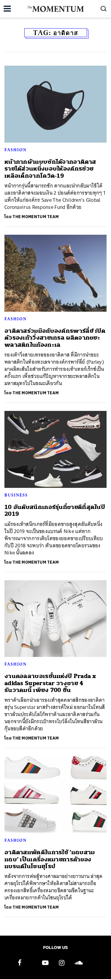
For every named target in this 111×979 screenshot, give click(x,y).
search (103, 8)
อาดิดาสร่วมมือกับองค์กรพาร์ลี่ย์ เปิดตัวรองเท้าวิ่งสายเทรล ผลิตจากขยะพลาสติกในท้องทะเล (54, 338)
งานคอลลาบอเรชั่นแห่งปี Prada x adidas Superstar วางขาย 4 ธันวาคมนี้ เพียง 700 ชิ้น (50, 683)
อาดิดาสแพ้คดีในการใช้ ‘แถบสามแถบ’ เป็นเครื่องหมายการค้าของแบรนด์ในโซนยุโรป (49, 859)
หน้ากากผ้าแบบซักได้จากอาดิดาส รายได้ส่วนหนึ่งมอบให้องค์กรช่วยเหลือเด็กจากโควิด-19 (50, 168)
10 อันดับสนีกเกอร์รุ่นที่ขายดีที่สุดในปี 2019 (54, 510)
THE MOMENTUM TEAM (35, 216)
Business (16, 495)
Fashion (15, 149)
